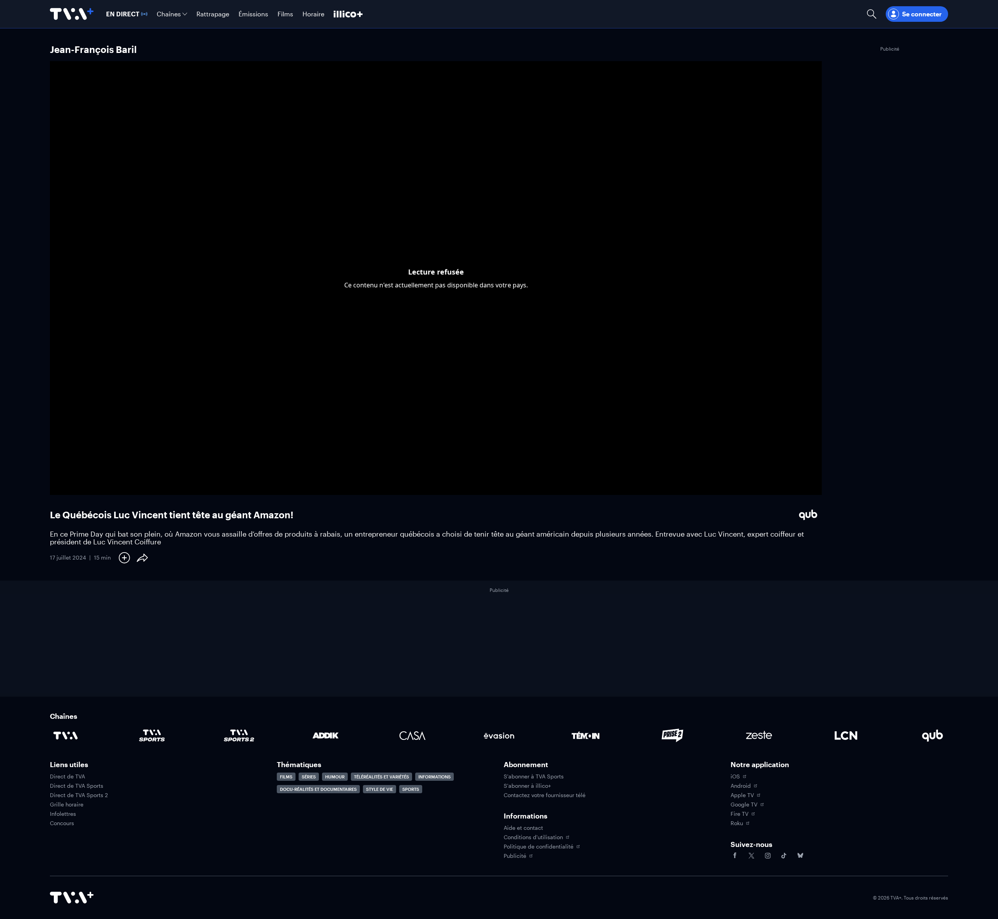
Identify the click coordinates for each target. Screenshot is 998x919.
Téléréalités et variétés (381, 776)
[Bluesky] (800, 855)
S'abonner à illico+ (527, 786)
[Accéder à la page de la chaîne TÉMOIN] (585, 735)
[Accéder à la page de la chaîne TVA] (65, 735)
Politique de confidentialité (538, 846)
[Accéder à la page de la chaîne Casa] (412, 735)
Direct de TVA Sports (76, 786)
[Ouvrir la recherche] (871, 14)
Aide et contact (523, 828)
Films (286, 776)
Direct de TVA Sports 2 (79, 795)
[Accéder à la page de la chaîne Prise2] (672, 735)
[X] (751, 855)
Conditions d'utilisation (533, 837)
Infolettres (63, 814)
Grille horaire (66, 804)
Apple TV (742, 795)
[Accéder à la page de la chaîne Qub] (932, 735)
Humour (335, 776)
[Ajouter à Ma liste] (124, 557)
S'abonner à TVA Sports (534, 776)
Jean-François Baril (93, 49)
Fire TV (739, 814)
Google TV (744, 804)
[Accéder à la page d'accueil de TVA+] (72, 897)
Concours (62, 823)
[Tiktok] (784, 855)
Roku (737, 823)
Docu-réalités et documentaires (318, 789)
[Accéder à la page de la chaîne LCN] (846, 735)
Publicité (515, 856)
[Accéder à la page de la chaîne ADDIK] (325, 735)
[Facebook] (735, 855)
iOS (735, 776)
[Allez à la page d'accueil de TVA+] (72, 14)
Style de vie (379, 789)
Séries (309, 776)
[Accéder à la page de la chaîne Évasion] (499, 735)
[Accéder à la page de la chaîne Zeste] (759, 735)
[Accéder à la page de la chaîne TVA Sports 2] (239, 735)
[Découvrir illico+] (348, 14)
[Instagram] (767, 855)
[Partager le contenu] (142, 557)
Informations (434, 776)
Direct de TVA (67, 776)
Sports (410, 789)
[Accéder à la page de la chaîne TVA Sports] (152, 735)
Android (741, 786)
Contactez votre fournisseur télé (545, 795)
